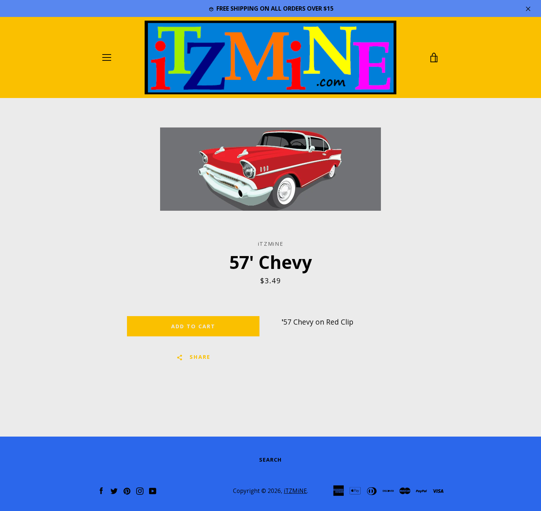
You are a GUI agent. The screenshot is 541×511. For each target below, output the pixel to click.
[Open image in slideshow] (270, 169)
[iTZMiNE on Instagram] (140, 490)
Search (270, 459)
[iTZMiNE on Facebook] (101, 490)
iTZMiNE (295, 491)
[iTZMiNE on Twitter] (114, 490)
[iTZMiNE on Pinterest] (127, 490)
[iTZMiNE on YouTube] (152, 490)
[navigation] (107, 57)
